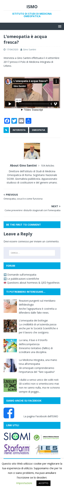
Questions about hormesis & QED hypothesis (33, 282)
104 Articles (47, 165)
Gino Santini (29, 49)
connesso (23, 241)
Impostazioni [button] (24, 483)
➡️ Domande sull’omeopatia (20, 274)
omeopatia (38, 130)
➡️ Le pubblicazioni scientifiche (21, 278)
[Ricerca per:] (32, 253)
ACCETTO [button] (43, 483)
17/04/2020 (12, 49)
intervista (19, 130)
